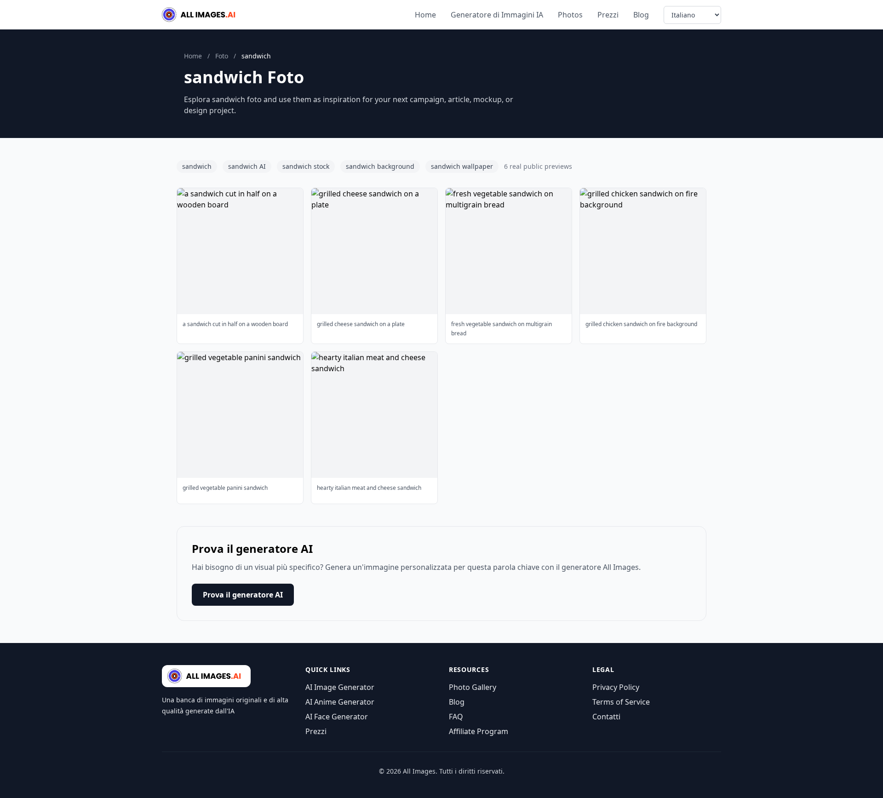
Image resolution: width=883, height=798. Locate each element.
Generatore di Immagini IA (497, 15)
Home (425, 15)
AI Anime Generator (339, 702)
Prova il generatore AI (243, 595)
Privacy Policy (615, 687)
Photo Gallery (472, 687)
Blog (641, 15)
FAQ (456, 717)
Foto (221, 56)
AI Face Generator (336, 717)
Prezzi (608, 15)
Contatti (606, 717)
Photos (570, 15)
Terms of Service (621, 702)
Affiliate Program (478, 731)
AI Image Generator (339, 687)
